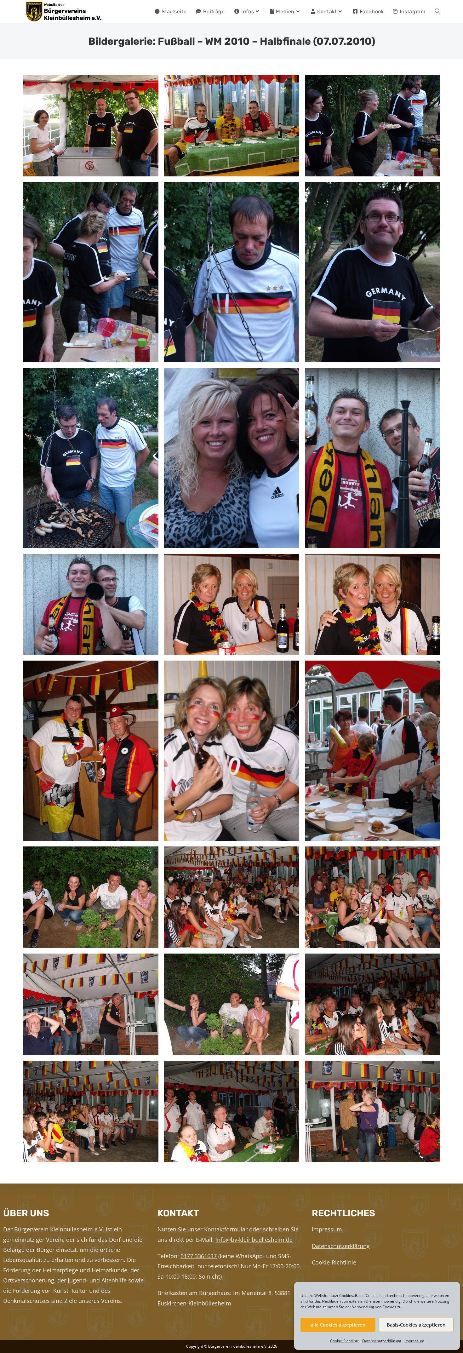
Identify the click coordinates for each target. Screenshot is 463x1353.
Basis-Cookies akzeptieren (416, 1324)
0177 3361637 (198, 1256)
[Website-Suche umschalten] (437, 11)
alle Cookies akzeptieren (338, 1324)
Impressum (414, 1341)
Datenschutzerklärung (381, 1341)
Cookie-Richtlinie (344, 1341)
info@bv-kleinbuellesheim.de (254, 1239)
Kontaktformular (226, 1229)
